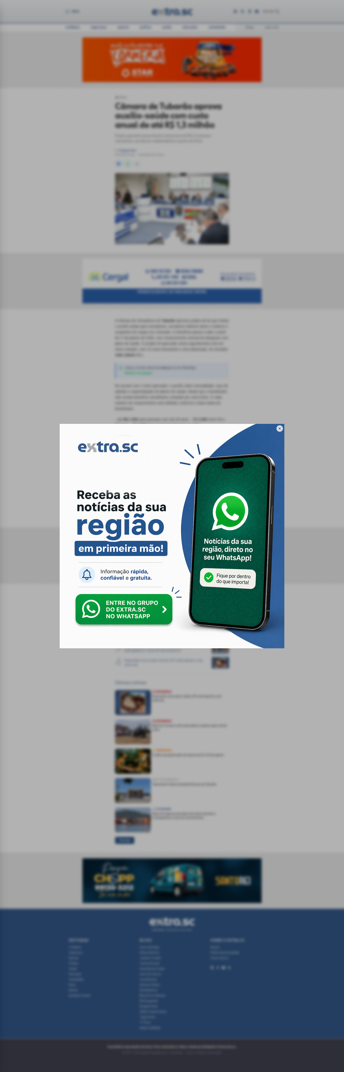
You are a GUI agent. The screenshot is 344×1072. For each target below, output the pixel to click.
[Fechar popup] (279, 428)
